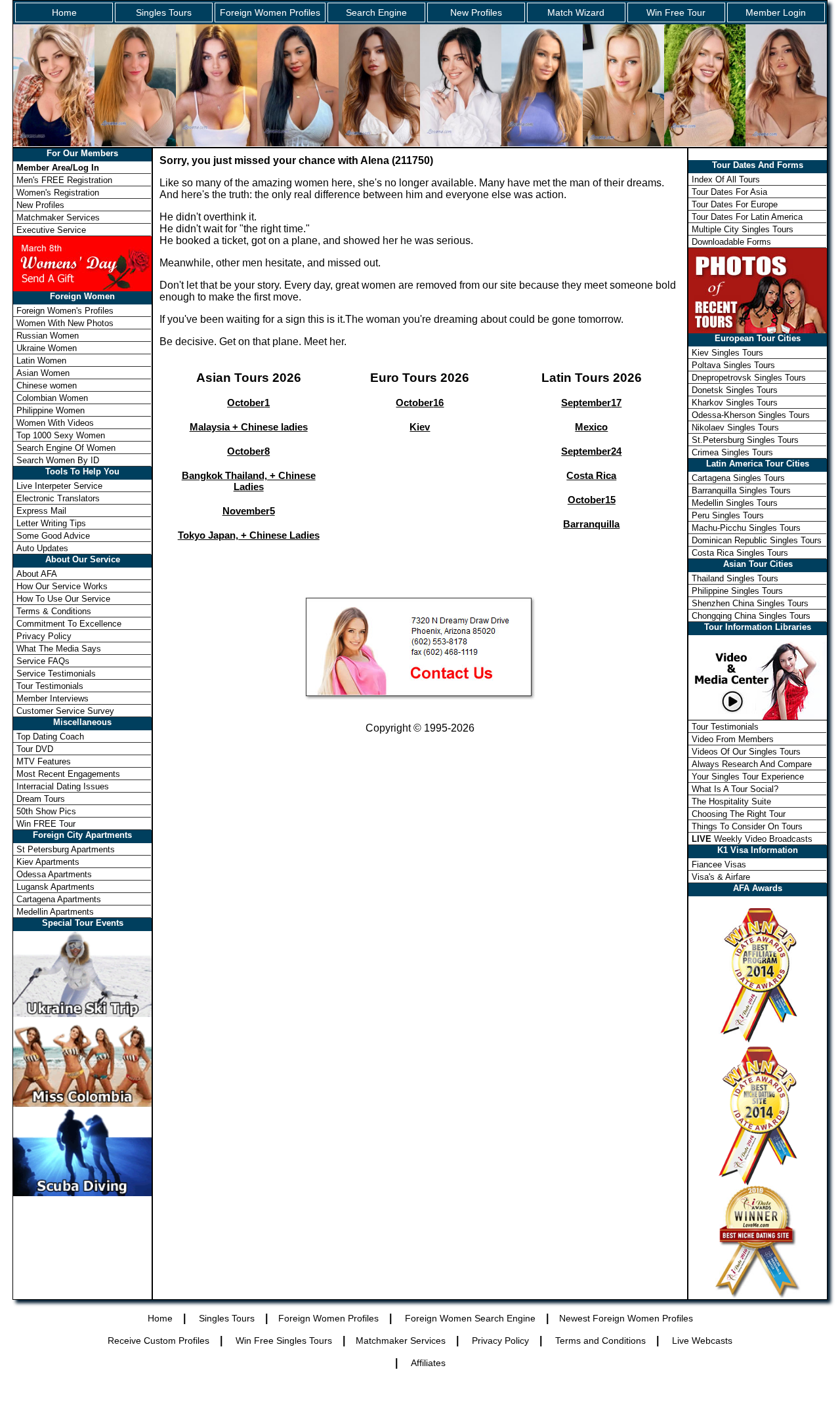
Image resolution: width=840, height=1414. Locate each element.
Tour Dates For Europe (735, 204)
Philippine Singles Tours (737, 591)
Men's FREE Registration (64, 180)
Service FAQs (43, 661)
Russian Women (47, 336)
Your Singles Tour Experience (748, 776)
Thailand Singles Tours (735, 578)
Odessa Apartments (54, 874)
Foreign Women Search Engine (470, 1318)
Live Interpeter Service (59, 486)
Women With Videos (55, 423)
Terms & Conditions (53, 611)
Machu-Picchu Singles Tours (746, 528)
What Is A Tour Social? (735, 789)
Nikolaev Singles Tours (735, 427)
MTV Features (43, 761)
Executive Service (51, 230)
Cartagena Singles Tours (738, 478)
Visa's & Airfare (721, 877)
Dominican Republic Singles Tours (757, 540)
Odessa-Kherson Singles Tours (751, 415)
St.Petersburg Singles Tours (745, 440)
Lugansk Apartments (55, 887)
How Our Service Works (62, 586)
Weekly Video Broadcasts (752, 839)
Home (64, 12)
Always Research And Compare (752, 764)
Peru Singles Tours (728, 515)
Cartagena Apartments (58, 899)
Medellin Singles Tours (735, 503)
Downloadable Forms (731, 242)
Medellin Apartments (55, 912)
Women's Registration (57, 193)
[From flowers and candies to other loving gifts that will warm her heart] (82, 262)
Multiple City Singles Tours (742, 229)
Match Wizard (575, 12)
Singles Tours (164, 12)
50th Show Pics (46, 811)
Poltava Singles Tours (733, 365)
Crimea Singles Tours (732, 452)
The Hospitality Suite (731, 801)
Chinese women (46, 385)
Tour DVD (34, 749)
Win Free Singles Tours (284, 1340)
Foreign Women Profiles (270, 12)
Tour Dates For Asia (729, 192)
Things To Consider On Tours (747, 826)
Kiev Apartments (47, 862)
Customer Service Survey (65, 711)
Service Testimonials (56, 673)
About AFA (36, 574)
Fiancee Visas (719, 864)
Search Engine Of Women (66, 448)
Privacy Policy (44, 636)
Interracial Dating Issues (62, 786)
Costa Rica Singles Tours (740, 553)
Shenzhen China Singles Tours (750, 603)
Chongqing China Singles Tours (751, 616)
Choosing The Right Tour (739, 814)
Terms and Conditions (600, 1340)
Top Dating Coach (50, 736)
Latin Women (41, 360)
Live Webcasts (702, 1340)
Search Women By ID (57, 460)
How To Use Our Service (63, 599)
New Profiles (476, 12)
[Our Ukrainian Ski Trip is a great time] (82, 1013)
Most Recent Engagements (68, 774)
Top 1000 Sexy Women (60, 435)
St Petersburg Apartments (65, 849)
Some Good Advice (53, 536)
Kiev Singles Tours (727, 353)
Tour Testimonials (49, 686)
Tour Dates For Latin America (747, 217)
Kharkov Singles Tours (735, 402)
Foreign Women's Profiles (65, 311)
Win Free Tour (675, 12)
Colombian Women (52, 398)
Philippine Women (50, 410)
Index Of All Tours (726, 179)
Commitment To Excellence (68, 624)
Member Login (776, 12)
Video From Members (733, 739)
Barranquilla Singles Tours (741, 490)
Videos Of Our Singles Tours (746, 752)
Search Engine (376, 12)
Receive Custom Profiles (158, 1340)
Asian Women (43, 373)
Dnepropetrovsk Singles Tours (749, 378)
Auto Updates (42, 548)
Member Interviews (52, 698)
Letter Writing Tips (51, 523)
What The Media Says (58, 649)
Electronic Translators (58, 498)
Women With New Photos (65, 323)
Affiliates (428, 1363)
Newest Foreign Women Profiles (626, 1318)
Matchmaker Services (58, 217)
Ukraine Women (46, 348)
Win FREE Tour (45, 824)
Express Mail (41, 511)
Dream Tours (40, 799)
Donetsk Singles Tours (735, 390)
